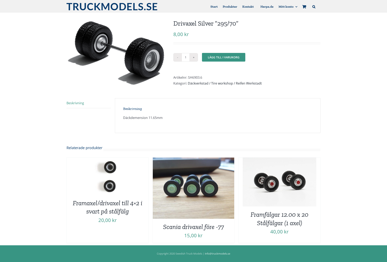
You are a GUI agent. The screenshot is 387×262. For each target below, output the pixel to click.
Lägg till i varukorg (223, 57)
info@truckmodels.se (217, 253)
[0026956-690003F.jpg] (117, 52)
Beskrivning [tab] (75, 103)
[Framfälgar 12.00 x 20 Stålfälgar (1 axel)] (279, 160)
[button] (313, 6)
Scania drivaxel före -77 (193, 227)
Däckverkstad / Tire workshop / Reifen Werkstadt (225, 83)
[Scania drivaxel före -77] (193, 160)
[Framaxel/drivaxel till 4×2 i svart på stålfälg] (107, 160)
